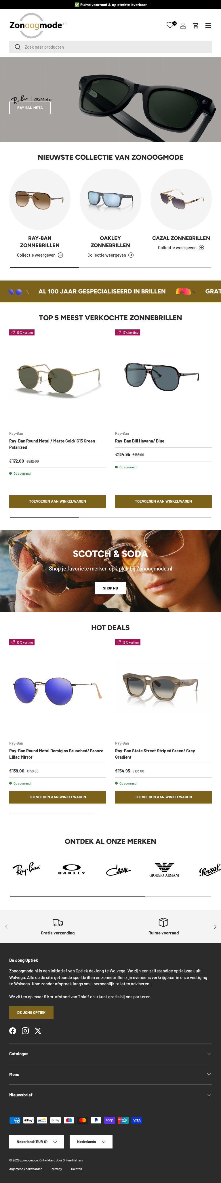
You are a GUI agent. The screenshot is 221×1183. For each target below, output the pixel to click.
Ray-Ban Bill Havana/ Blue (139, 440)
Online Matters (73, 1160)
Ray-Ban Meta (30, 107)
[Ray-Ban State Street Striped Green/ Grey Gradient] (163, 687)
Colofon (76, 1169)
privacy (57, 1169)
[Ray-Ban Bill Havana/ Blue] (163, 377)
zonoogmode (29, 1160)
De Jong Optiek (31, 1012)
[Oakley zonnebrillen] (110, 199)
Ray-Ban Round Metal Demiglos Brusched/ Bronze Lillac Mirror (56, 754)
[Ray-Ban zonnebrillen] (40, 199)
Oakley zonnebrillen (110, 242)
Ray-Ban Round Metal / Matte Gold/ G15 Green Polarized (52, 444)
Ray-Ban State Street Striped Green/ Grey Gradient (155, 754)
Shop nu (110, 588)
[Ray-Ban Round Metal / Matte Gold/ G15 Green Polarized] (57, 377)
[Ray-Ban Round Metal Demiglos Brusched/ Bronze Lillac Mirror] (57, 687)
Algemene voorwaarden (25, 1169)
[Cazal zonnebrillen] (181, 199)
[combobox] (110, 47)
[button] (195, 25)
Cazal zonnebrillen (181, 238)
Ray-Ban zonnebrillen (40, 242)
